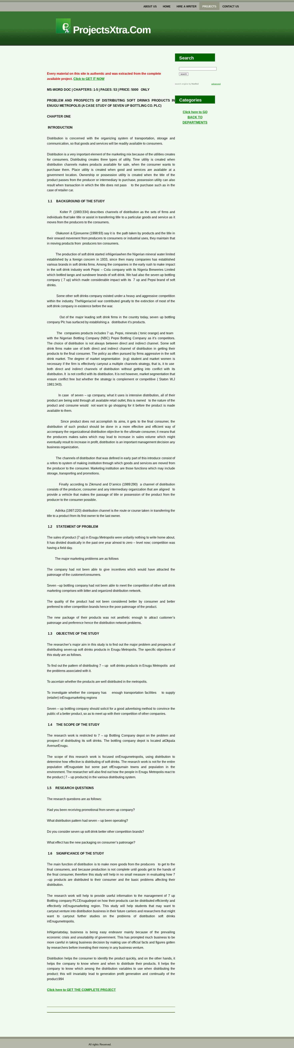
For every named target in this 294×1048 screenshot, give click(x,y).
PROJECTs (209, 6)
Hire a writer (186, 6)
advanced (216, 84)
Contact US (230, 6)
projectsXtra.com (111, 29)
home (167, 6)
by (193, 84)
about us (150, 6)
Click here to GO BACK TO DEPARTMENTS (195, 117)
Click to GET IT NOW (88, 79)
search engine (181, 84)
